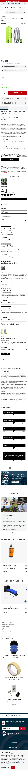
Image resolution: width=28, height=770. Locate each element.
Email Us (14, 742)
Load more (6, 353)
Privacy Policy (7, 763)
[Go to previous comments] (7, 468)
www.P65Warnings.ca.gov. (7, 172)
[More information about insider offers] (12, 103)
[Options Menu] (26, 240)
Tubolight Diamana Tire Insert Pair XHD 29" (14, 655)
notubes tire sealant (6, 631)
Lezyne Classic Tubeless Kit (14, 699)
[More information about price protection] (25, 103)
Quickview (14, 660)
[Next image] (14, 532)
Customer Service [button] (14, 747)
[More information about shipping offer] (25, 66)
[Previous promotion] (4, 3)
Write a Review (14, 198)
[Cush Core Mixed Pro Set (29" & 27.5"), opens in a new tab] (3, 331)
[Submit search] (24, 12)
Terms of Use (21, 762)
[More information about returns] (25, 98)
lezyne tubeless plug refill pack (8, 624)
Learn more (18, 368)
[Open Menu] (2, 12)
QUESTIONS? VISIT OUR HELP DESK (14, 739)
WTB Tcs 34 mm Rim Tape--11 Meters (14, 677)
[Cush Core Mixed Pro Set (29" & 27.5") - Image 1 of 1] (14, 34)
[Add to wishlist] (26, 27)
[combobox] (14, 212)
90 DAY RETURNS (19, 3)
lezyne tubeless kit (6, 628)
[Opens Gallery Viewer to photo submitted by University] (4, 181)
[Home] (8, 8)
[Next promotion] (24, 3)
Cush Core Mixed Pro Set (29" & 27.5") (14, 331)
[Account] (20, 8)
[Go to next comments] (20, 468)
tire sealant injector (6, 626)
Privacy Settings (5, 767)
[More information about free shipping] (12, 98)
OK (13, 767)
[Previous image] (12, 532)
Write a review (10, 159)
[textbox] (14, 365)
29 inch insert (5, 629)
